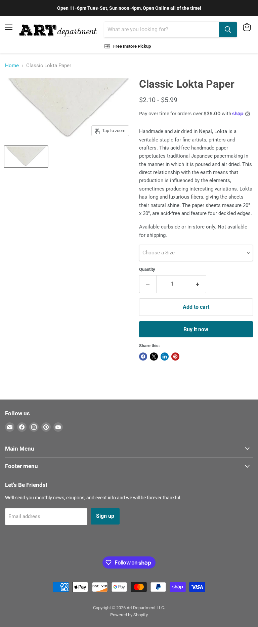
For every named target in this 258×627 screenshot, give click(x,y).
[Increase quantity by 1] (197, 284)
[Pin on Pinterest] (175, 356)
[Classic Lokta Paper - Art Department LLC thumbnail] (26, 156)
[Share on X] (154, 356)
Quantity (147, 269)
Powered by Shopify (129, 614)
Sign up (105, 516)
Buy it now (195, 329)
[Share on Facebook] (143, 356)
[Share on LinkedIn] (165, 356)
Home (12, 66)
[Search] (228, 29)
